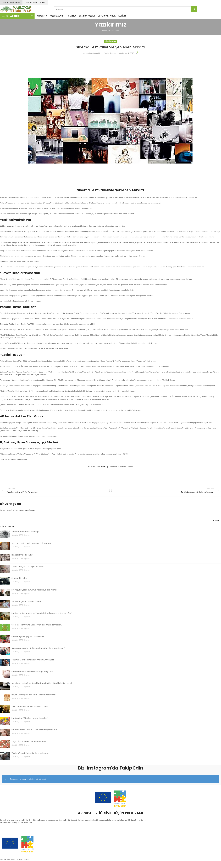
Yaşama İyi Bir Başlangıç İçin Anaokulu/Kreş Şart (33, 660)
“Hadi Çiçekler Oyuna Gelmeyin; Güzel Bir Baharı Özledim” (37, 625)
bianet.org (103, 467)
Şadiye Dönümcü (111, 53)
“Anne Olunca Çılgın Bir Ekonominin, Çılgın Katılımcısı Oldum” (38, 648)
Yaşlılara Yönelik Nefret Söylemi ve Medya (30, 753)
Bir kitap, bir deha (19, 578)
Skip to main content (36, 3)
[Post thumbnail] (5, 534)
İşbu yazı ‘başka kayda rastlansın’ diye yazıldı (31, 543)
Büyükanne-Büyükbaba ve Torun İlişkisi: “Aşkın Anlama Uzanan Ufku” (41, 613)
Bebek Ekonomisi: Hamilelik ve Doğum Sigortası (32, 671)
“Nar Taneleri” (172, 319)
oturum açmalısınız (26, 510)
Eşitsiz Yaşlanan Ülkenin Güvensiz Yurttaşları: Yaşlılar (34, 729)
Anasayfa (105, 31)
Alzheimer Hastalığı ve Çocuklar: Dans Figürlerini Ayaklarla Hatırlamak (42, 683)
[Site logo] (16, 9)
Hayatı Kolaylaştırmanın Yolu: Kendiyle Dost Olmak (34, 695)
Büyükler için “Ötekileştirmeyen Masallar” (29, 718)
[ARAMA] (194, 9)
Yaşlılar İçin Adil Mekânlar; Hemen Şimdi (29, 741)
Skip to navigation (11, 3)
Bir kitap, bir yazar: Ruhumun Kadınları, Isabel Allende (34, 590)
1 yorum (27, 535)
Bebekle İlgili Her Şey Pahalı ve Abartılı (28, 636)
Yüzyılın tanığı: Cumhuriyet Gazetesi (27, 566)
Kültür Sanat (114, 31)
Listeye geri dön (110, 490)
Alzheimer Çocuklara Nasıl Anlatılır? (27, 601)
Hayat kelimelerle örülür (22, 555)
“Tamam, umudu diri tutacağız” (26, 531)
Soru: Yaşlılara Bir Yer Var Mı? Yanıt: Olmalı (30, 706)
